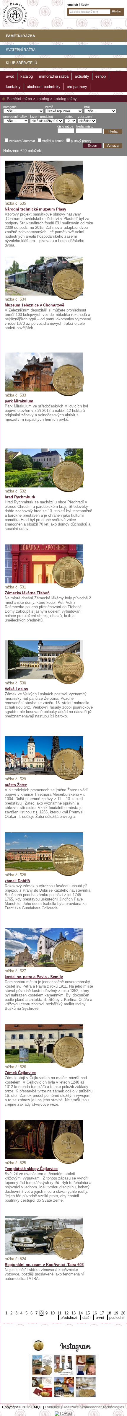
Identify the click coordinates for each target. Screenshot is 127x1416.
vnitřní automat (53, 141)
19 (116, 1313)
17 (102, 1313)
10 (53, 1313)
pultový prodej (81, 141)
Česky (85, 4)
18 (109, 1313)
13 (73, 1313)
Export (92, 145)
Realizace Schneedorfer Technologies (93, 1407)
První (100, 1317)
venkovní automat (22, 141)
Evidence (52, 1407)
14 (81, 1313)
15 (88, 1313)
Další (86, 1317)
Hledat (113, 131)
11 (59, 1313)
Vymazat (113, 145)
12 (66, 1313)
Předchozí (69, 1317)
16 (95, 1313)
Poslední (116, 1317)
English (72, 4)
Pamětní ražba (19, 99)
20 (123, 1313)
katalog (43, 99)
